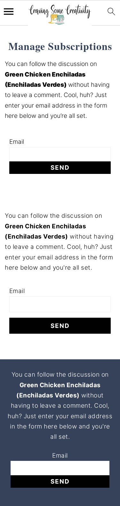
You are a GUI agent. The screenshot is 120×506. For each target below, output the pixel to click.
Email (16, 141)
